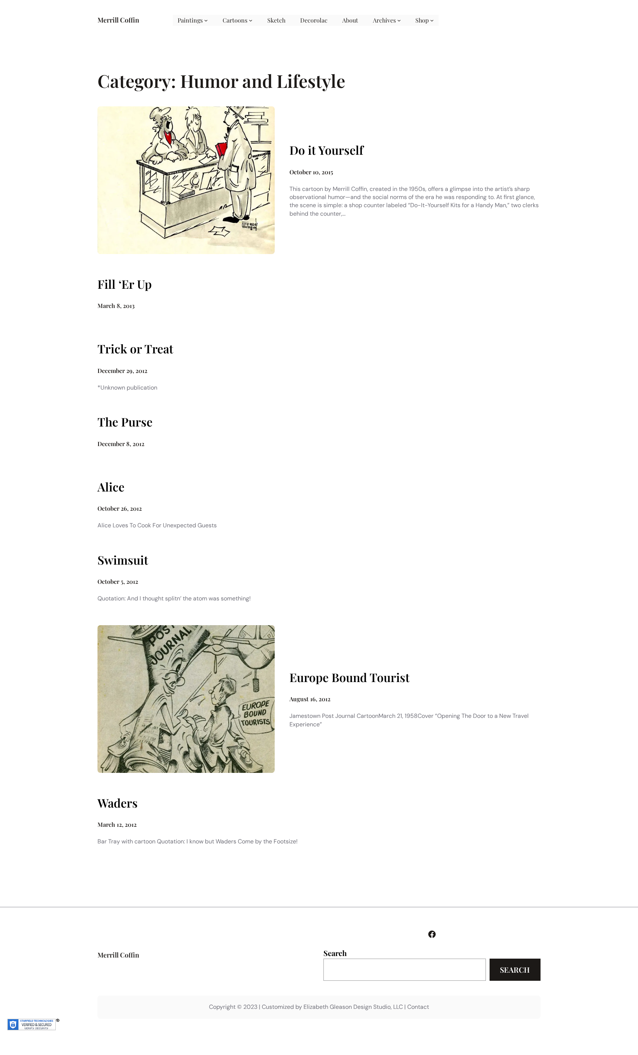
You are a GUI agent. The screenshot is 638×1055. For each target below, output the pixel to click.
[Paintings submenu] (206, 20)
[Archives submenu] (399, 20)
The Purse (124, 421)
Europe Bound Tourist (349, 677)
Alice (110, 486)
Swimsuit (122, 560)
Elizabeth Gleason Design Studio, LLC (353, 1007)
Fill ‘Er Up (124, 284)
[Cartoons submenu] (251, 20)
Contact (418, 1007)
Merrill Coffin (118, 20)
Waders (117, 803)
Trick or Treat (135, 348)
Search (335, 953)
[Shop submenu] (432, 20)
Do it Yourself (326, 150)
